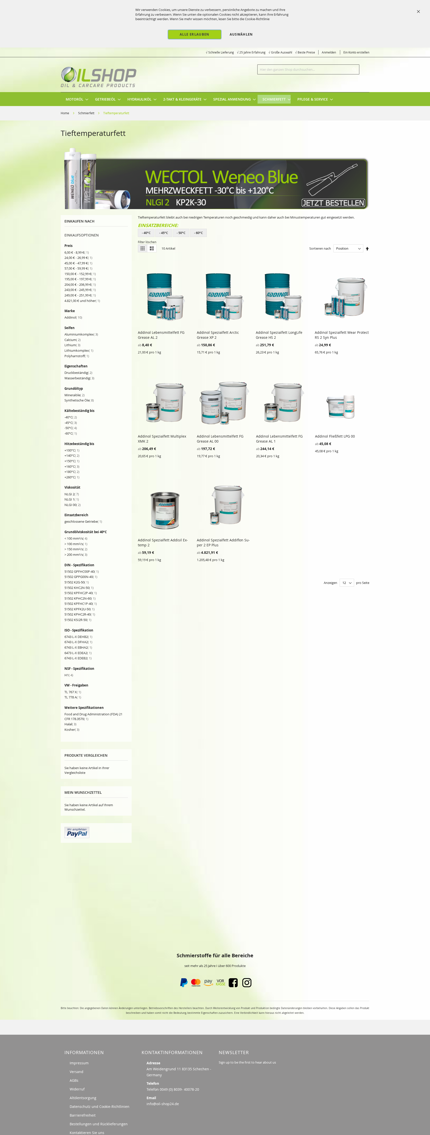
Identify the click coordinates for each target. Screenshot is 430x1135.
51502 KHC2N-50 (79, 587)
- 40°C (146, 232)
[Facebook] (233, 986)
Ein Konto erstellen (356, 52)
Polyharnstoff (76, 356)
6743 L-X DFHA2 (78, 642)
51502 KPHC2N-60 (80, 598)
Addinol (73, 317)
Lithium (72, 345)
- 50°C (181, 232)
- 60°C (198, 232)
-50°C (70, 428)
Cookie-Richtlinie (257, 19)
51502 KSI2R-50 (77, 620)
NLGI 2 (71, 494)
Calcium (72, 340)
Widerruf (77, 1089)
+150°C (71, 461)
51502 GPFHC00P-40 (81, 571)
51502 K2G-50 (76, 582)
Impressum (79, 1063)
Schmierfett (86, 113)
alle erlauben (195, 34)
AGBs (74, 1080)
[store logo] (99, 74)
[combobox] (308, 69)
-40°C (70, 417)
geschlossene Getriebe (83, 521)
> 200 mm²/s (75, 554)
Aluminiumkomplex (81, 334)
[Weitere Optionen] (76, 837)
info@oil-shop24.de (163, 1103)
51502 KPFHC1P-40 (80, 603)
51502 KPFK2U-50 (79, 609)
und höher (82, 300)
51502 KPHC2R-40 (79, 614)
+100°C (71, 450)
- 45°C (163, 232)
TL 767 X (72, 692)
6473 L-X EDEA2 (78, 653)
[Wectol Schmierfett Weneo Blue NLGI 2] (215, 208)
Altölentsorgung (83, 1097)
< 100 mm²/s (75, 538)
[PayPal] (183, 986)
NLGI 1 (71, 499)
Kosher (71, 729)
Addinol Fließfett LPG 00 (335, 436)
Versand (76, 1071)
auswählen (241, 34)
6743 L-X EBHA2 (78, 647)
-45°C (70, 422)
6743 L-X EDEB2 (78, 658)
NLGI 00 (72, 505)
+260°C (71, 477)
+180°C (71, 471)
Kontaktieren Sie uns (87, 1132)
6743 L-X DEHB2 (78, 636)
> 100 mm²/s (75, 544)
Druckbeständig (78, 372)
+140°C (71, 455)
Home (65, 113)
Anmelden (329, 52)
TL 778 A (72, 697)
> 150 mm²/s (75, 549)
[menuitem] (74, 99)
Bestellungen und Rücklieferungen (99, 1124)
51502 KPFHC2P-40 (80, 593)
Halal (70, 724)
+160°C (71, 466)
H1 (68, 675)
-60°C (70, 433)
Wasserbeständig (79, 378)
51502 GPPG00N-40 (80, 576)
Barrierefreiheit (83, 1115)
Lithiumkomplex (78, 350)
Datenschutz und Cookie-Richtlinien (99, 1106)
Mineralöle (74, 395)
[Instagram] (247, 986)
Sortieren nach (320, 248)
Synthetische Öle (79, 400)
